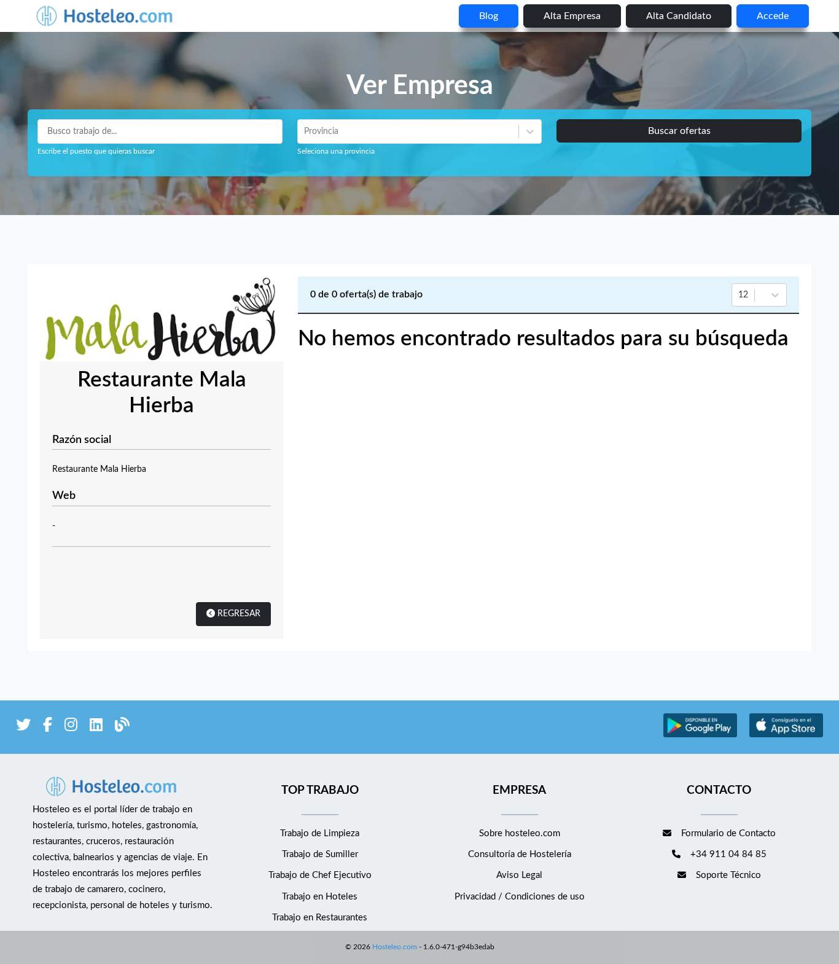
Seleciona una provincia (336, 151)
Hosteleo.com (394, 946)
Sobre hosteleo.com (519, 833)
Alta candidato (678, 16)
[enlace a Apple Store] (786, 735)
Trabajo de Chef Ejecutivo (320, 875)
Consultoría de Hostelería (519, 854)
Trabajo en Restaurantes (319, 917)
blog (488, 16)
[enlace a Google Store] (700, 735)
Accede (773, 16)
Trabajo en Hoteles (319, 896)
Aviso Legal (519, 875)
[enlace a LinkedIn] (96, 727)
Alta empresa (572, 16)
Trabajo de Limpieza (319, 833)
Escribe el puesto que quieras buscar (96, 151)
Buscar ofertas (679, 131)
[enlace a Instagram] (71, 727)
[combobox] (305, 131)
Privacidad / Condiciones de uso (520, 896)
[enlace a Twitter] (23, 727)
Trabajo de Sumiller (320, 854)
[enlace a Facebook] (47, 727)
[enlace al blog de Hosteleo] (122, 727)
